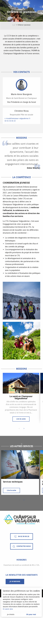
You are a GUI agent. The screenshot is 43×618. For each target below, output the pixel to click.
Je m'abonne (15, 581)
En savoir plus (8, 609)
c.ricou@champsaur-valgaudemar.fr (17, 118)
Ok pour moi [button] (31, 614)
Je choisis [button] (10, 614)
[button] (21, 301)
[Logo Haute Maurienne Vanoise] (21, 519)
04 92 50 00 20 (10, 121)
